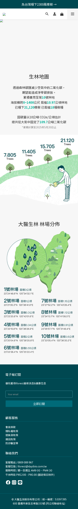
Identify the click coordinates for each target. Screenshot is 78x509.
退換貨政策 (11, 435)
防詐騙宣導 (11, 443)
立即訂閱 (39, 404)
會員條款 (10, 427)
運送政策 (10, 439)
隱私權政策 (11, 431)
